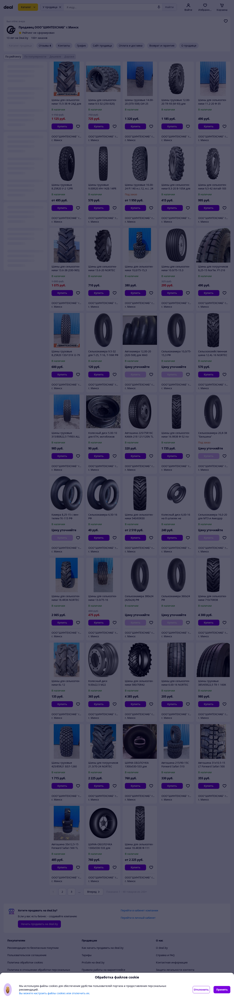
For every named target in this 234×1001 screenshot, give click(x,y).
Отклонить (201, 989)
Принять (222, 989)
